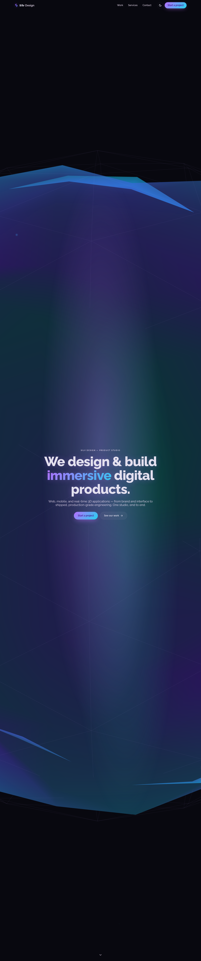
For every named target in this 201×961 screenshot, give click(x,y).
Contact (147, 5)
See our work (113, 515)
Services (133, 5)
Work (120, 5)
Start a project (176, 5)
